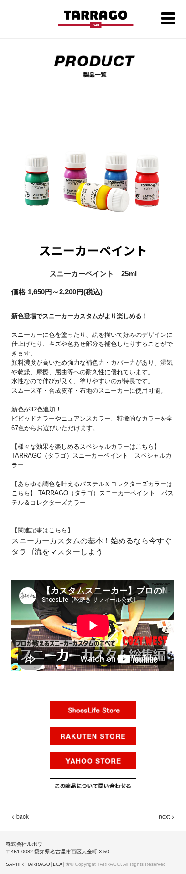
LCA (57, 864)
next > (167, 816)
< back (20, 816)
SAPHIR (15, 864)
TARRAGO (38, 864)
